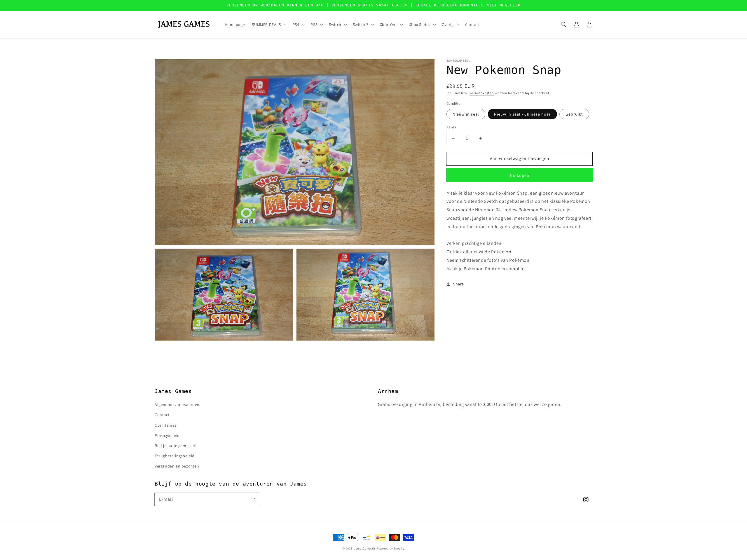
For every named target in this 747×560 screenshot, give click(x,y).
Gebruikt (574, 114)
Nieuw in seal (466, 114)
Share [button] (458, 283)
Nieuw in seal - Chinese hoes (522, 114)
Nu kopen (519, 175)
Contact (162, 414)
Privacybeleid (167, 435)
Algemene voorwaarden (177, 404)
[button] (563, 24)
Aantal (451, 127)
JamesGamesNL (365, 548)
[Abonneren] (253, 499)
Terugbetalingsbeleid (175, 455)
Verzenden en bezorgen (177, 466)
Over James (166, 425)
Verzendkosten (482, 93)
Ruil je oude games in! (175, 445)
